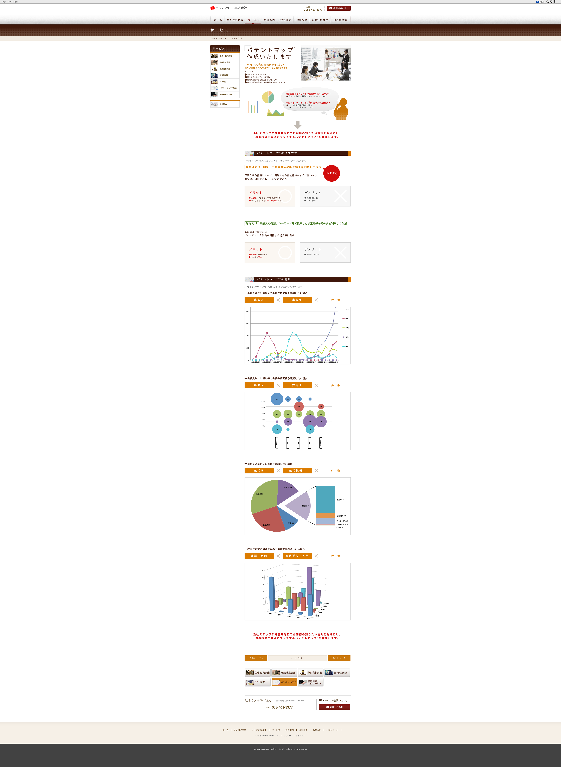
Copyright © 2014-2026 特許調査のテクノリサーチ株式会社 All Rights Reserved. (280, 749)
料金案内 (269, 20)
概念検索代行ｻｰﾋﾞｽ (227, 95)
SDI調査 (258, 682)
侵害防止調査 (284, 672)
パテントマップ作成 (10, 2)
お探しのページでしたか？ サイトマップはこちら (333, 664)
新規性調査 (337, 672)
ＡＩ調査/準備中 (259, 730)
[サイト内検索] (547, 2)
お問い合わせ (339, 8)
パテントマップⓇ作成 (284, 682)
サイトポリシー (285, 736)
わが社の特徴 (235, 20)
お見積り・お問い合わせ (334, 707)
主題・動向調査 (258, 672)
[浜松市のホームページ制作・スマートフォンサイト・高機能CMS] (551, 2)
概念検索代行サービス (311, 682)
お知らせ (301, 20)
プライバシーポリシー (265, 736)
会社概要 (286, 20)
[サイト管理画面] (554, 2)
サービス (253, 20)
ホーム (217, 20)
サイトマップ (301, 736)
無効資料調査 (311, 672)
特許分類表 (340, 20)
